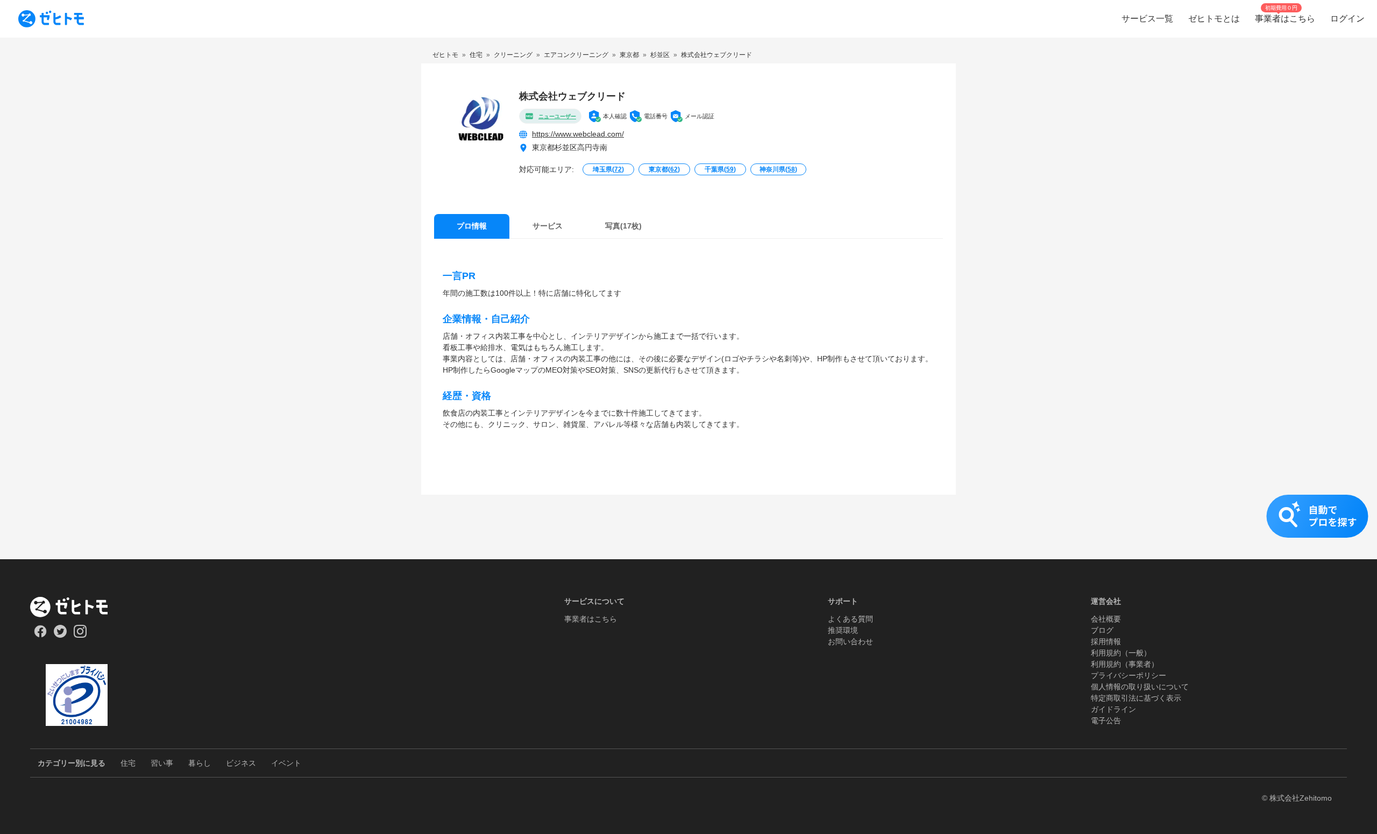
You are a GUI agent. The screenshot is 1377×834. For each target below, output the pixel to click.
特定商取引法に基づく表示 (1136, 698)
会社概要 (1106, 619)
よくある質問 (850, 619)
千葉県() (720, 169)
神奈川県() (778, 169)
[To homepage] (51, 19)
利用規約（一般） (1121, 652)
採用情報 (1106, 641)
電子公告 (1106, 720)
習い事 (162, 763)
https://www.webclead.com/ (578, 134)
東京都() (664, 169)
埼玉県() (608, 169)
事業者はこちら (590, 619)
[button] (688, 527)
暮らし (199, 763)
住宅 (128, 763)
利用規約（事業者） (1125, 664)
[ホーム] (76, 607)
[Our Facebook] (40, 635)
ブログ (1102, 630)
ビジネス (241, 763)
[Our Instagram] (80, 635)
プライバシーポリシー (1128, 675)
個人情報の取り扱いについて (1140, 686)
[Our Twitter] (60, 635)
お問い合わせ (850, 641)
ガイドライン (1113, 709)
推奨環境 (843, 630)
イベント (286, 763)
